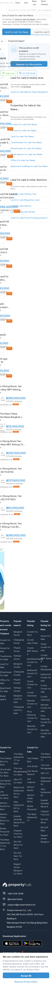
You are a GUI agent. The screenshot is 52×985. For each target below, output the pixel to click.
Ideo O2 (45, 772)
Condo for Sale (5, 641)
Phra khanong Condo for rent (32, 716)
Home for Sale (5, 649)
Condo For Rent (32, 632)
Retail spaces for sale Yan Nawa (26, 154)
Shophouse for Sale (5, 673)
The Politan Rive (32, 759)
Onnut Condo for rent (32, 684)
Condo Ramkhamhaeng (46, 667)
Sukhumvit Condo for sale (46, 677)
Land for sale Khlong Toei (23, 193)
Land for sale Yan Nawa (16, 31)
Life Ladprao (31, 780)
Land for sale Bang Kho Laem (25, 199)
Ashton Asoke (30, 788)
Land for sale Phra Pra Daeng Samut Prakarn (29, 217)
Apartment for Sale (5, 689)
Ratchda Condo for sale (46, 733)
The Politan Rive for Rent (5, 761)
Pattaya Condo (17, 688)
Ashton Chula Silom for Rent (4, 818)
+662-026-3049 (15, 893)
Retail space (3, 697)
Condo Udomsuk (31, 693)
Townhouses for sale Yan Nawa (26, 142)
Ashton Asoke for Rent (5, 806)
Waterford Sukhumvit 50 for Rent (19, 791)
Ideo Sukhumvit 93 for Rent (19, 806)
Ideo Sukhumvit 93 (46, 792)
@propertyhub (14, 898)
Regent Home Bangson (45, 838)
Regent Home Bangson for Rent (18, 868)
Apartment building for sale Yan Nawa (29, 166)
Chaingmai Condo (19, 672)
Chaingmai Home (19, 641)
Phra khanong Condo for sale (46, 720)
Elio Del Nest (44, 828)
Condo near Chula (32, 641)
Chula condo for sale (46, 647)
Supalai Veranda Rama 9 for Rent (19, 820)
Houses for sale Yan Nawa (23, 130)
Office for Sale (5, 681)
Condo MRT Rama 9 (32, 651)
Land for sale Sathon (21, 205)
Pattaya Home (17, 656)
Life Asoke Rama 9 (32, 772)
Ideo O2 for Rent (18, 780)
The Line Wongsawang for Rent (19, 771)
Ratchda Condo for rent (32, 729)
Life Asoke (32, 766)
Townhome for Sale (5, 657)
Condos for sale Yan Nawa (24, 124)
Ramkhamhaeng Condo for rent (32, 662)
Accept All (26, 975)
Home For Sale (46, 637)
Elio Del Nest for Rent (18, 856)
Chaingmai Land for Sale (19, 710)
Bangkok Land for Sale (18, 698)
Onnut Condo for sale (46, 688)
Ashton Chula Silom (30, 798)
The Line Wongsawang (46, 766)
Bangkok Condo (18, 664)
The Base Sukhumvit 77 (32, 817)
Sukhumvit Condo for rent (32, 673)
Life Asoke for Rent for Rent (5, 772)
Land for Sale (4, 665)
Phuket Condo (17, 680)
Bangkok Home (18, 632)
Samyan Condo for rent (32, 703)
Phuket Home (17, 649)
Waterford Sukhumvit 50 (46, 781)
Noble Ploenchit (32, 807)
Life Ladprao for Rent (4, 794)
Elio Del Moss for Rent (18, 844)
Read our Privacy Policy (26, 981)
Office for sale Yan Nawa (23, 160)
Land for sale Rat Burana (23, 211)
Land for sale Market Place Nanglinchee (29, 91)
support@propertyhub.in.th (21, 904)
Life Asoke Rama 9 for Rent (5, 783)
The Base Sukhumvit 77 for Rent (5, 844)
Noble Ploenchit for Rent (5, 831)
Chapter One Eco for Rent (18, 833)
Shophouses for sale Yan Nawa (26, 148)
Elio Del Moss (44, 820)
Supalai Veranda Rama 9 (45, 803)
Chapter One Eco (45, 812)
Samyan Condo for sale (46, 707)
